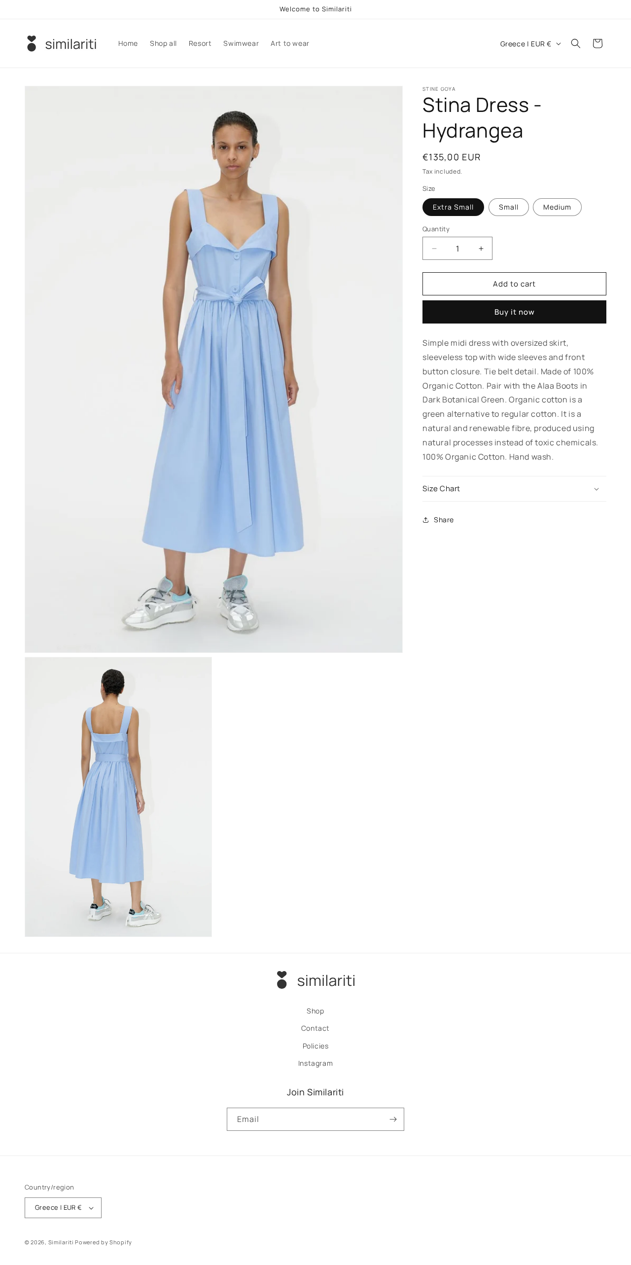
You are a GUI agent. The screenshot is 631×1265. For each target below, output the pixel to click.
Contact (315, 1028)
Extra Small (453, 207)
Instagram (315, 1063)
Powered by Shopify (103, 1242)
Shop (315, 1010)
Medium (557, 207)
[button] (576, 43)
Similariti (61, 1242)
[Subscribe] (393, 1119)
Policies (316, 1045)
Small (509, 207)
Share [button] (444, 519)
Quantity (436, 228)
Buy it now (514, 312)
